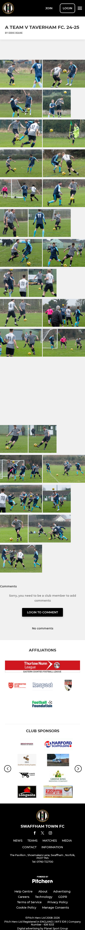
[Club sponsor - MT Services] (58, 761)
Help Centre (23, 891)
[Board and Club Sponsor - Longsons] (26, 792)
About (42, 891)
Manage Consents (55, 907)
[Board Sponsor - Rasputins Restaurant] (58, 792)
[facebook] (35, 833)
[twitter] (42, 833)
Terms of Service (29, 902)
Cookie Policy (26, 907)
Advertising (62, 891)
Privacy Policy (57, 902)
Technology (43, 897)
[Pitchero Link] (42, 882)
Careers (23, 897)
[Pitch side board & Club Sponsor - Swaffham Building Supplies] (26, 761)
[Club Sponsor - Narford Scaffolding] (58, 745)
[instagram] (50, 833)
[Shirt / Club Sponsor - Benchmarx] (26, 745)
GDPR (62, 897)
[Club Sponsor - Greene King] (58, 777)
